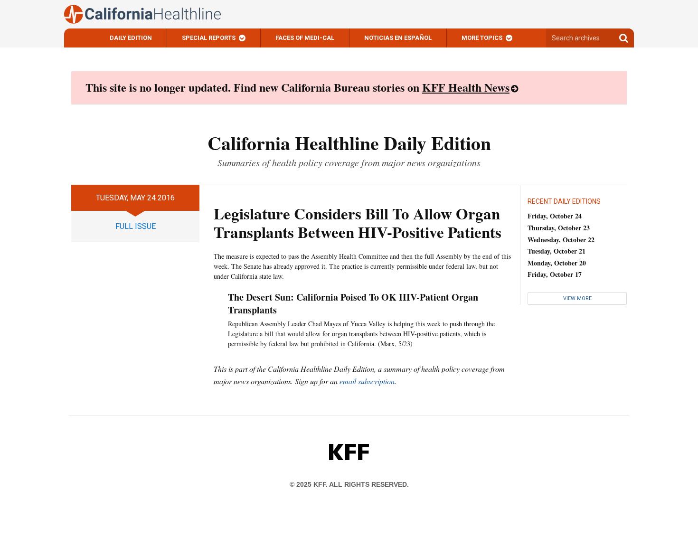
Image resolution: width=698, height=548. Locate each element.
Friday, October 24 (555, 216)
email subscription (367, 381)
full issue (135, 226)
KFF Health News (465, 87)
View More (577, 298)
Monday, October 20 (557, 263)
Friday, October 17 (555, 274)
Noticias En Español (398, 37)
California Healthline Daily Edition (349, 143)
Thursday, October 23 (559, 228)
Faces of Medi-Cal (304, 37)
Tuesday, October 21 (556, 251)
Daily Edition (131, 37)
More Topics (482, 37)
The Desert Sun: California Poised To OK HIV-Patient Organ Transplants (353, 303)
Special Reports (209, 37)
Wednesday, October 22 (561, 240)
